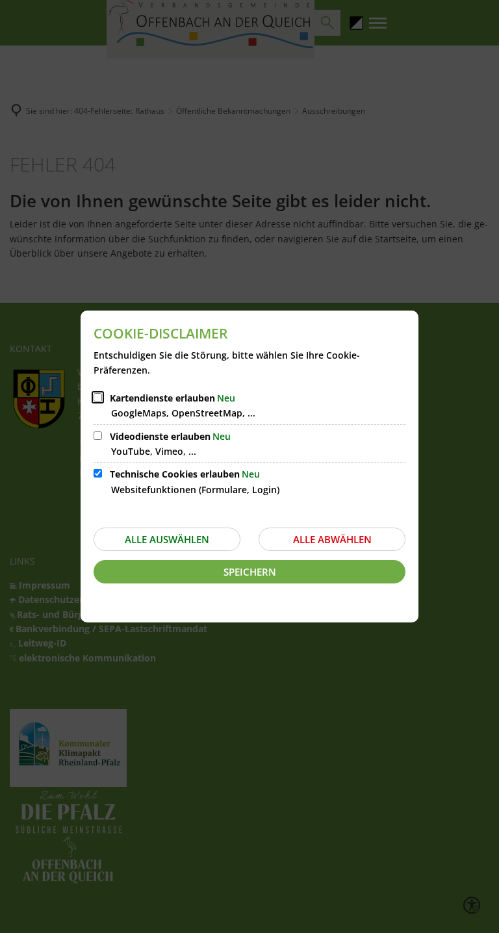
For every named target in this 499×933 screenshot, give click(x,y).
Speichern (250, 571)
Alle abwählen (332, 539)
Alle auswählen (167, 539)
